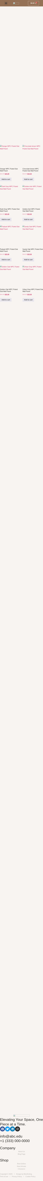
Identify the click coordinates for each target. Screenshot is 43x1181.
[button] (6, 3)
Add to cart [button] (6, 179)
